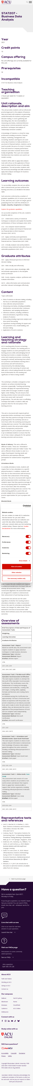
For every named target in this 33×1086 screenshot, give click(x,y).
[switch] (28, 542)
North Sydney (17, 998)
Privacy (3, 1056)
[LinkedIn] (9, 1021)
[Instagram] (5, 1021)
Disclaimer (22, 1053)
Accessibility (4, 1053)
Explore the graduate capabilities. (11, 209)
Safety (10, 1056)
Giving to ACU (5, 985)
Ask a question (8, 964)
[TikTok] (15, 1021)
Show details (23, 560)
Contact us (4, 989)
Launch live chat (6, 932)
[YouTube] (12, 1021)
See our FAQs (6, 957)
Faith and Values (6, 979)
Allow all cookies (16, 566)
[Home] (9, 4)
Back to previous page (18, 879)
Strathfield (16, 1005)
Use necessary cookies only (16, 578)
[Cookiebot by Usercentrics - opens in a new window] (23, 506)
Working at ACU (6, 982)
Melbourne (4, 1012)
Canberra (4, 1008)
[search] (27, 2)
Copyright (13, 1053)
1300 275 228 (9, 967)
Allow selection (16, 572)
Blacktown (4, 1001)
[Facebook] (2, 1021)
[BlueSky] (19, 1021)
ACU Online (16, 1008)
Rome (15, 1001)
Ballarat (3, 998)
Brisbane (4, 1005)
